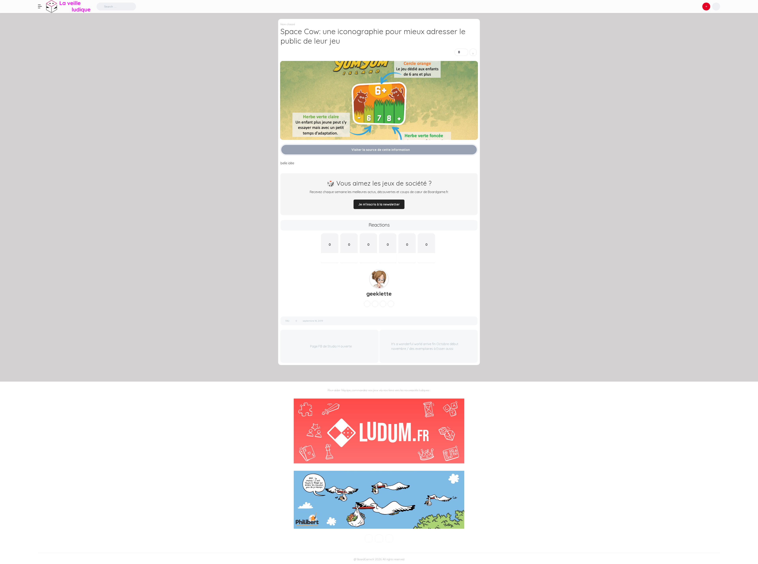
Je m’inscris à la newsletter (379, 204)
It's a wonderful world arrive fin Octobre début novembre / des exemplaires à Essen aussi (424, 346)
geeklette (379, 293)
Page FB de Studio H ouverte (330, 346)
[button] (42, 6)
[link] (473, 52)
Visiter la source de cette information (380, 150)
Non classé (287, 24)
